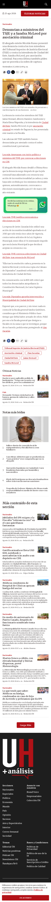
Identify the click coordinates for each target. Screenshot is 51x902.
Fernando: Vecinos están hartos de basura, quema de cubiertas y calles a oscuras (18, 397)
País (4, 392)
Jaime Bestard (29, 358)
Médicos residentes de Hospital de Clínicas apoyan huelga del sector (18, 586)
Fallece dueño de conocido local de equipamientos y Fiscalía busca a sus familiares (22, 448)
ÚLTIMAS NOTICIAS (34, 13)
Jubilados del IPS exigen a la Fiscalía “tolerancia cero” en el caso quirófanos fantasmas (18, 521)
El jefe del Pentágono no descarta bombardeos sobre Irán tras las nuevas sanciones (27, 480)
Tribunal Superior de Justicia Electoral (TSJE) (24, 348)
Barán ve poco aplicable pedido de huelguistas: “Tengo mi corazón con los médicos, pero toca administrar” (18, 380)
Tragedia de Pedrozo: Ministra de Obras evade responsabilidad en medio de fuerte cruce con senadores (27, 490)
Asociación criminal (13, 353)
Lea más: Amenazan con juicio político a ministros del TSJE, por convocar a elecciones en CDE (24, 158)
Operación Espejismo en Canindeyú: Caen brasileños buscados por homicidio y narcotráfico (25, 470)
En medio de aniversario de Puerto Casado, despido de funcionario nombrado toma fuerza (18, 621)
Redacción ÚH (28, 385)
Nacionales (7, 24)
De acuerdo (25, 898)
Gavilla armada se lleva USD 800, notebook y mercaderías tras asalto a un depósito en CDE (18, 554)
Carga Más (25, 725)
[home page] (25, 4)
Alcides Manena (29, 648)
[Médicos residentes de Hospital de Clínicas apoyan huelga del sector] (43, 582)
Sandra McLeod (11, 363)
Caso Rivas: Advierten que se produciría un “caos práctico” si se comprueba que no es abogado (25, 459)
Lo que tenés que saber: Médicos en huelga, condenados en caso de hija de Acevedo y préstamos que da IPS (22, 694)
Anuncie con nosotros (33, 786)
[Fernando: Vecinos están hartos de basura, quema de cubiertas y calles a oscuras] (43, 394)
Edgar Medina (28, 573)
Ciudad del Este (11, 358)
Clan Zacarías (33, 353)
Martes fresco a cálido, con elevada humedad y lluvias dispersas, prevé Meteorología (17, 662)
